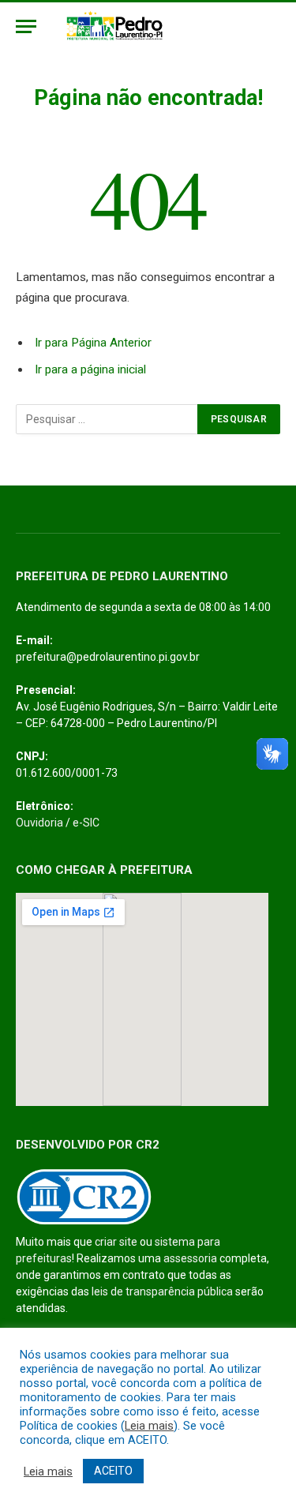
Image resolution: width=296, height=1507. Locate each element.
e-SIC (86, 822)
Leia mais (149, 1426)
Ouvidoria (39, 822)
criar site (116, 1241)
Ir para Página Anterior (93, 343)
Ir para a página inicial (90, 369)
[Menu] (26, 26)
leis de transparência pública (162, 1291)
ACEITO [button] (113, 1470)
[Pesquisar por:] (107, 419)
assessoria (190, 1258)
